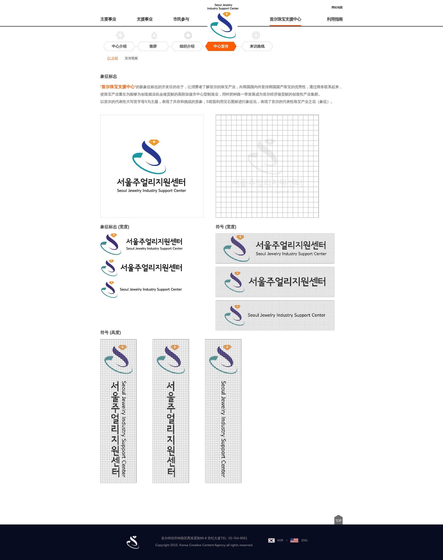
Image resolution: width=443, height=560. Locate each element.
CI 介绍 (112, 58)
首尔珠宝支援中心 (285, 19)
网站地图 (337, 7)
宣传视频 (131, 58)
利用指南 (335, 19)
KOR (280, 540)
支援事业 (145, 19)
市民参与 (181, 19)
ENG (305, 540)
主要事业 (108, 19)
